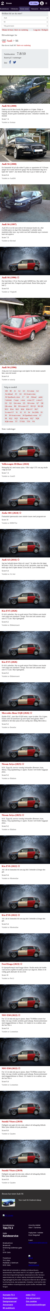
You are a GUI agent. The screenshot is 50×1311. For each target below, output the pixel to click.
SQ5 (16, 418)
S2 (21, 412)
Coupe (16, 400)
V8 (33, 421)
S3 (25, 412)
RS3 (6, 409)
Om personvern (33, 1298)
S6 (6, 415)
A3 (24, 391)
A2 (19, 391)
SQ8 (37, 418)
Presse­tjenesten (10, 1298)
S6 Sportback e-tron (30, 415)
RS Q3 (33, 406)
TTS (28, 421)
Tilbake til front (7, 30)
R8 (15, 406)
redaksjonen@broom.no (37, 1242)
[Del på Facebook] (10, 62)
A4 (37, 391)
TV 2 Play (33, 3)
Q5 (24, 403)
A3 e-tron (30, 391)
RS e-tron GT (23, 406)
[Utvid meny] (46, 3)
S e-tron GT (9, 412)
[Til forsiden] (2, 3)
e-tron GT (30, 400)
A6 (20, 394)
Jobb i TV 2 (30, 1295)
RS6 (22, 409)
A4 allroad (9, 394)
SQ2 (10, 418)
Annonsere (8, 1304)
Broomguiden (44, 9)
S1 (17, 412)
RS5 (17, 409)
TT (16, 421)
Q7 (38, 403)
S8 (6, 418)
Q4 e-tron (17, 403)
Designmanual (10, 1301)
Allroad (33, 397)
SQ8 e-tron (9, 421)
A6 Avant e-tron (29, 394)
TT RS (22, 421)
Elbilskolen (14, 9)
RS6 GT (29, 409)
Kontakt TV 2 (9, 1295)
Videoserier (34, 9)
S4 (29, 412)
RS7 (36, 409)
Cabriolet (8, 400)
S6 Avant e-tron (14, 415)
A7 (23, 397)
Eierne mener (24, 9)
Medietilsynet (33, 1265)
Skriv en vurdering (21, 30)
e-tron (23, 400)
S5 (42, 412)
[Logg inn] (42, 3)
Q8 (42, 403)
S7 (40, 415)
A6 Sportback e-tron (12, 397)
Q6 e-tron (30, 403)
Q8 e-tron (8, 406)
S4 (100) (35, 412)
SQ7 (31, 418)
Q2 (6, 403)
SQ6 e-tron (24, 418)
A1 (15, 391)
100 (6, 391)
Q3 (10, 403)
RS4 (11, 409)
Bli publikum (9, 1308)
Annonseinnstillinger (36, 1304)
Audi (9, 40)
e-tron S (39, 400)
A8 (27, 397)
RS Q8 (40, 406)
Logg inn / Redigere (40, 30)
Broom (9, 3)
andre (40, 397)
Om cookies (31, 1301)
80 (11, 391)
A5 (16, 394)
